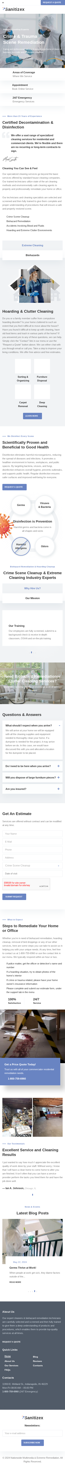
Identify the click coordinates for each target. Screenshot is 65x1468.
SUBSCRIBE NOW (32, 1443)
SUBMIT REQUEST (13, 897)
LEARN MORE (31, 416)
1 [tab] (32, 1195)
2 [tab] (30, 1291)
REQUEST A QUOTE (52, 2)
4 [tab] (34, 1291)
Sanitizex (15, 9)
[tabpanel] (32, 41)
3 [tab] (33, 652)
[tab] (32, 245)
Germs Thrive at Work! (22, 1267)
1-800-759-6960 (16, 1078)
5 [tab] (36, 1291)
